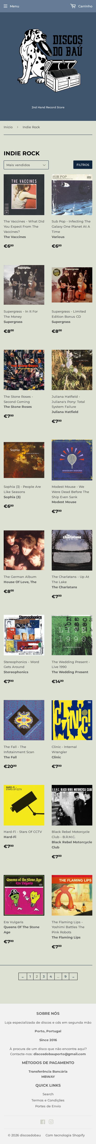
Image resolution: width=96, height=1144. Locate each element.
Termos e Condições (48, 1100)
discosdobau (30, 1135)
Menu (14, 6)
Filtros (83, 165)
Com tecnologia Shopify (65, 1135)
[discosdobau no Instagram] (51, 1123)
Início (8, 127)
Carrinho (84, 6)
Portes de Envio (48, 1106)
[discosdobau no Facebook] (42, 1123)
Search (48, 1094)
